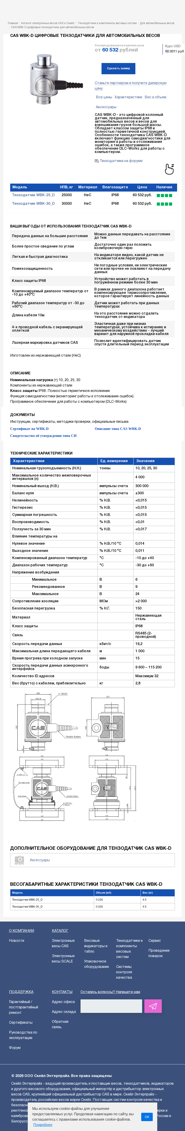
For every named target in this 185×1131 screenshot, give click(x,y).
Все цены (104, 97)
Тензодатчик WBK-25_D (33, 195)
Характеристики (128, 97)
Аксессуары (106, 107)
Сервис (154, 940)
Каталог (60, 931)
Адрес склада (64, 1012)
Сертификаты (20, 1022)
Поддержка (21, 992)
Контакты (62, 992)
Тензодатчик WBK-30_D (33, 203)
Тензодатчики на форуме (121, 161)
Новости (16, 940)
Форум (15, 1048)
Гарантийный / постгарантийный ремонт (23, 1007)
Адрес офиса (63, 1002)
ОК (147, 1117)
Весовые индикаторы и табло (95, 946)
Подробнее (42, 1125)
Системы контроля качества (124, 972)
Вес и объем (155, 97)
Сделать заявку (118, 68)
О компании (21, 931)
